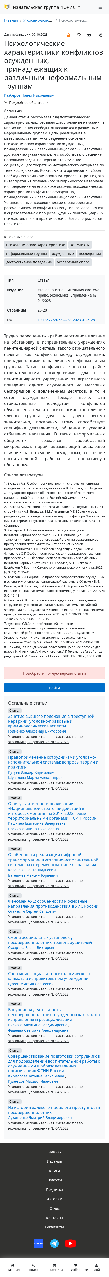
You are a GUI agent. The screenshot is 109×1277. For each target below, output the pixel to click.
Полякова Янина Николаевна (33, 828)
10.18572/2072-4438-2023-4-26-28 (66, 319)
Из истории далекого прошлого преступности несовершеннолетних (54, 1109)
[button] (69, 34)
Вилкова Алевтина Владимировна (38, 1024)
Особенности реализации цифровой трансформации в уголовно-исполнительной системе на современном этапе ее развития (53, 859)
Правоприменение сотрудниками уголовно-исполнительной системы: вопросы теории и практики (53, 762)
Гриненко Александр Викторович (37, 731)
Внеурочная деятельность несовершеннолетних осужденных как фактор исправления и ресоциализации (54, 1014)
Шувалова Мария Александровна (37, 777)
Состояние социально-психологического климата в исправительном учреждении (49, 976)
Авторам (54, 1198)
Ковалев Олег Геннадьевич (32, 869)
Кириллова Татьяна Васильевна (36, 1075)
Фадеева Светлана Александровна (38, 1030)
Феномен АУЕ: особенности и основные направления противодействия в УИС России (53, 903)
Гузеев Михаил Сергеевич (31, 983)
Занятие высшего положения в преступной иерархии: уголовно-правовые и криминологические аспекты (51, 721)
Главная (11, 20)
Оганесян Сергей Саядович (32, 911)
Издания (54, 1161)
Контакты (54, 1217)
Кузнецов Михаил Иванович (33, 1081)
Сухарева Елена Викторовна (33, 947)
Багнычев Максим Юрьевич (33, 875)
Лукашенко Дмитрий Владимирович (40, 1117)
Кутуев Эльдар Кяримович (32, 772)
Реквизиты (54, 1227)
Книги (54, 1170)
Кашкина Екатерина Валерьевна (37, 823)
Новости (54, 1180)
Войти (54, 687)
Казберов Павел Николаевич (29, 95)
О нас (55, 1208)
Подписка (54, 1189)
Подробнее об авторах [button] (28, 102)
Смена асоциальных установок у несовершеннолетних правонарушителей (50, 940)
